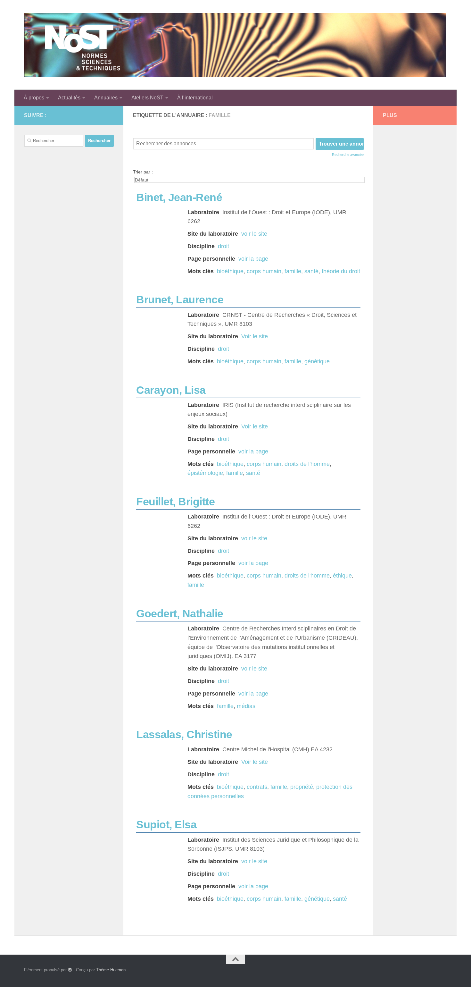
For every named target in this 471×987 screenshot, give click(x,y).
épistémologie (205, 473)
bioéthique (230, 271)
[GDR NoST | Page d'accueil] (235, 45)
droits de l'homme (307, 464)
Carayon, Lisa (171, 390)
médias (246, 706)
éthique (342, 575)
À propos (34, 97)
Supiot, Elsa (166, 824)
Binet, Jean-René (179, 197)
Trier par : (143, 171)
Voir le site (254, 336)
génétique (317, 361)
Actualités (69, 97)
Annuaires (106, 97)
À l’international (195, 97)
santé (311, 271)
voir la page (253, 259)
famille (293, 271)
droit (223, 246)
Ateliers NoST (147, 97)
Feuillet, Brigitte (175, 501)
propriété (301, 787)
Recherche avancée (348, 154)
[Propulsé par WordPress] (70, 970)
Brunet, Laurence (179, 299)
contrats (257, 787)
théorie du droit (341, 271)
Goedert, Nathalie (179, 613)
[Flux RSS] (99, 115)
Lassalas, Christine (184, 734)
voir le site (254, 234)
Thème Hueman (111, 969)
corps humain (264, 271)
